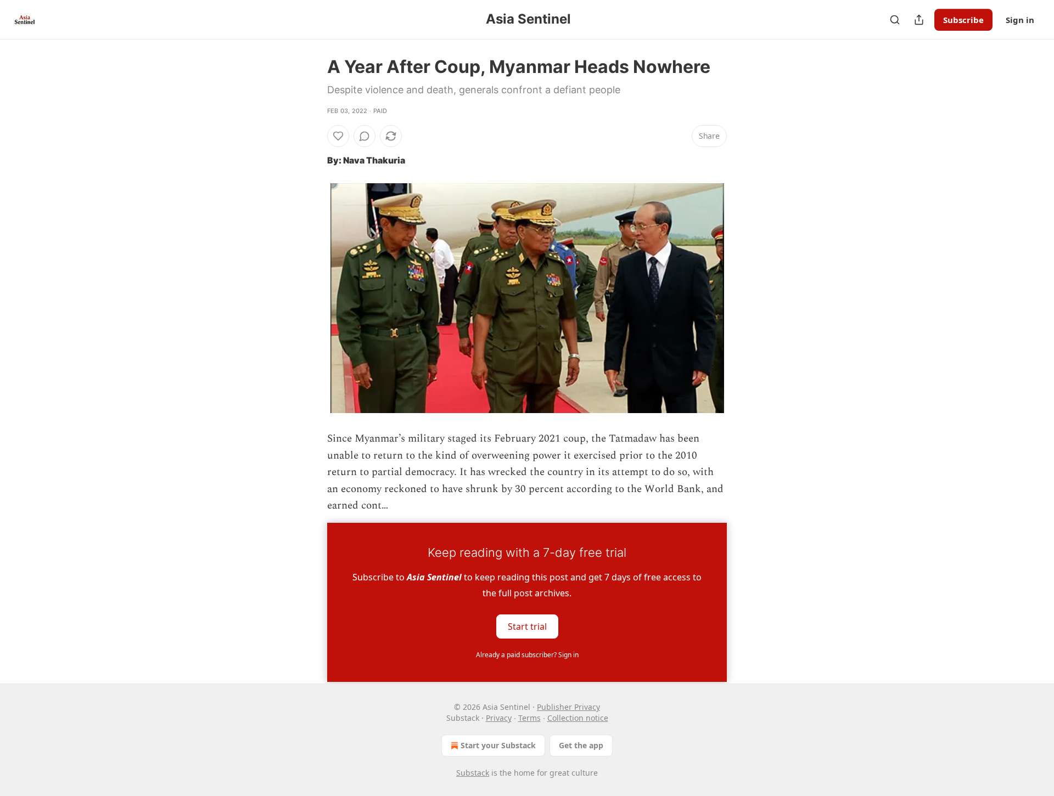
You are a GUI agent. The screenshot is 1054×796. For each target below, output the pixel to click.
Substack (472, 772)
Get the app (581, 745)
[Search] (895, 20)
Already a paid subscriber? (527, 654)
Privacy (499, 718)
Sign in (1020, 19)
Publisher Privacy (568, 707)
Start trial (527, 626)
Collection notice (577, 718)
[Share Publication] (919, 20)
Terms (529, 718)
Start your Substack (498, 745)
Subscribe (963, 19)
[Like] (338, 136)
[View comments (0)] (364, 136)
